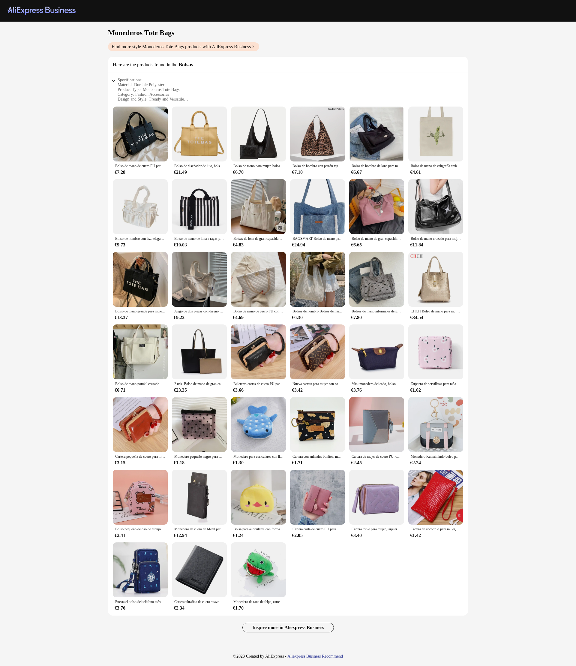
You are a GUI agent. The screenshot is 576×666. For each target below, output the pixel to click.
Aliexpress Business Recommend (315, 656)
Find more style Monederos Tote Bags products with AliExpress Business (181, 46)
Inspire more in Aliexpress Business (288, 627)
